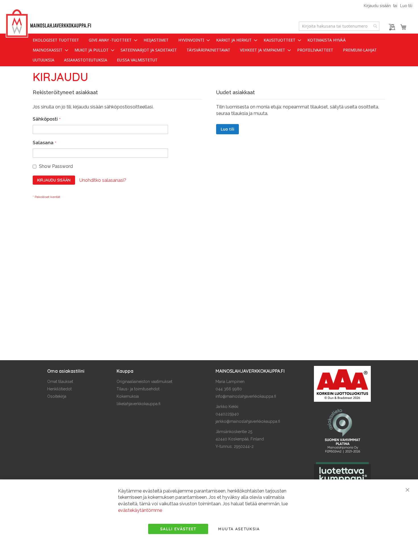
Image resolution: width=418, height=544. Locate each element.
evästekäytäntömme (140, 510)
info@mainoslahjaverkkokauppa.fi (246, 396)
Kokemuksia (128, 396)
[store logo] (48, 23)
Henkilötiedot (59, 389)
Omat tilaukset (60, 381)
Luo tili (406, 5)
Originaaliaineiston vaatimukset (144, 381)
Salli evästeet (178, 528)
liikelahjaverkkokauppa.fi (138, 403)
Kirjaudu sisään (377, 5)
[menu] (209, 50)
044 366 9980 (229, 389)
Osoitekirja (56, 396)
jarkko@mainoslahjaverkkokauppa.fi (248, 421)
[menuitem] (55, 40)
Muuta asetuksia (239, 528)
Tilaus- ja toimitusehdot (138, 389)
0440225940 (227, 414)
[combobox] (339, 26)
